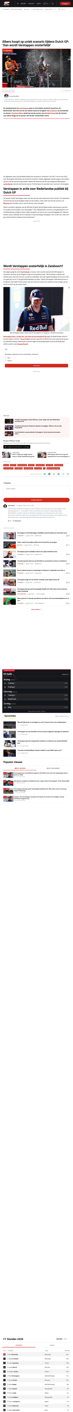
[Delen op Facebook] (49, 474)
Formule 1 (27, 272)
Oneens (9, 361)
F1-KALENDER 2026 (37, 9)
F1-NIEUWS (5, 9)
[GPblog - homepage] (6, 3)
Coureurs (19, 1345)
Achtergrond (21, 594)
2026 (65, 1339)
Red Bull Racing (50, 113)
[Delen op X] (54, 474)
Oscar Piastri (25, 339)
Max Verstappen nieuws (53, 468)
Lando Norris (8, 184)
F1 (12, 284)
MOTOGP (26, 9)
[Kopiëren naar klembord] (63, 474)
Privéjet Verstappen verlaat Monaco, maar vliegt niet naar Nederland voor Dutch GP (37, 420)
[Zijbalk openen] (18, 3)
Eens (8, 358)
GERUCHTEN (48, 9)
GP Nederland (18, 468)
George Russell (22, 344)
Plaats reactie (36, 500)
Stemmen (36, 366)
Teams (52, 1345)
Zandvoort (53, 110)
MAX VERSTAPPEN (16, 9)
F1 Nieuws (7, 50)
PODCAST (31, 3)
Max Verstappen (22, 108)
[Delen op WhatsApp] (44, 474)
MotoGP (19, 545)
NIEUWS (23, 3)
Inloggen (65, 3)
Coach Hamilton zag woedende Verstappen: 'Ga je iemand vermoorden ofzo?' (37, 433)
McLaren (6, 203)
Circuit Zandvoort (8, 468)
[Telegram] (58, 474)
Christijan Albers (17, 113)
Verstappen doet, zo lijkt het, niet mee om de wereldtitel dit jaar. (26, 336)
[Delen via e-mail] (68, 474)
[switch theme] (53, 3)
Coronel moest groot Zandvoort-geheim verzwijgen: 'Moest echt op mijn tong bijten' (38, 426)
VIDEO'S (39, 3)
